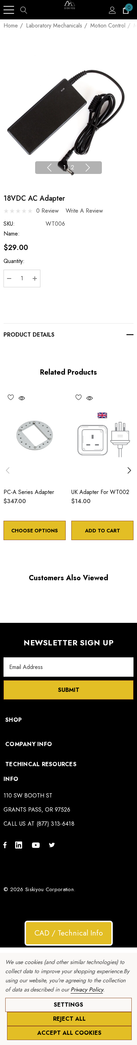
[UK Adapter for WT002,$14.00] (102, 436)
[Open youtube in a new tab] (37, 845)
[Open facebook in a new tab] (5, 845)
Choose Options (34, 530)
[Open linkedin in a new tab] (20, 845)
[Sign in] (112, 9)
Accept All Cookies (69, 1033)
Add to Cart (102, 530)
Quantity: (14, 261)
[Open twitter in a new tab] (53, 845)
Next (88, 167)
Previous (49, 167)
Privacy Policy (87, 989)
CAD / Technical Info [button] (68, 933)
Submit (68, 690)
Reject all (69, 1019)
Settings (68, 1005)
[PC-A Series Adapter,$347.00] (35, 436)
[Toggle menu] (9, 10)
